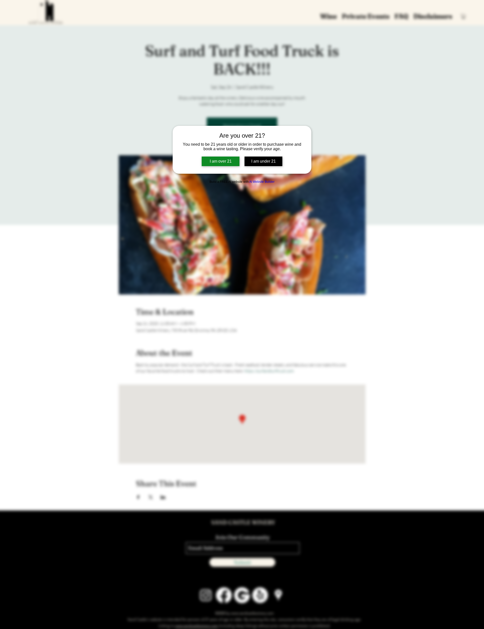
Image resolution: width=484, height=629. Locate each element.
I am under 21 (263, 161)
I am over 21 (221, 161)
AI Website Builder (262, 182)
